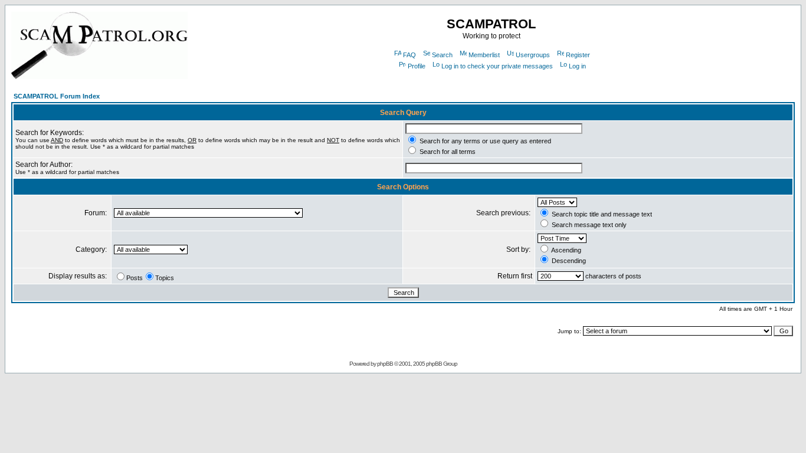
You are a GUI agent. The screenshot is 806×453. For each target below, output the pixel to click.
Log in (577, 66)
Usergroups (533, 54)
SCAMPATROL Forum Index (57, 96)
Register (578, 54)
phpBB (385, 363)
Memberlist (484, 54)
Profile (416, 66)
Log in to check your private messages (497, 66)
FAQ (409, 54)
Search (442, 54)
